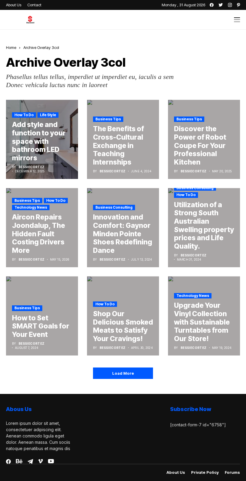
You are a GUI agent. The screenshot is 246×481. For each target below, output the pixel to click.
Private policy (205, 472)
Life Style (48, 115)
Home (11, 47)
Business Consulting (114, 207)
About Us (175, 472)
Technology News (30, 207)
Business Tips (108, 119)
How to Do (24, 115)
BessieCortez (32, 167)
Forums (232, 472)
